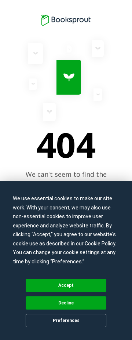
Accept (66, 285)
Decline (66, 303)
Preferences (66, 320)
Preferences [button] (67, 261)
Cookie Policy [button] (100, 243)
